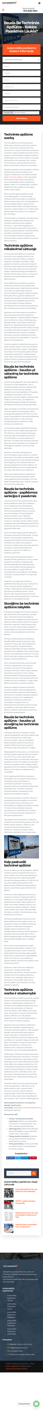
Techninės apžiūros (16, 177)
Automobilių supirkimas (8, 1289)
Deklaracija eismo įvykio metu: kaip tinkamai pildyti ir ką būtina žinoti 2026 (26, 1215)
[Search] (34, 1173)
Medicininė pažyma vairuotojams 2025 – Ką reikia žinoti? (26, 1226)
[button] (3, 10)
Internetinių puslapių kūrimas (16, 1369)
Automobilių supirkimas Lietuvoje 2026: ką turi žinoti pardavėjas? (26, 1190)
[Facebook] (39, 3)
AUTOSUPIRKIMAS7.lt (32, 1108)
